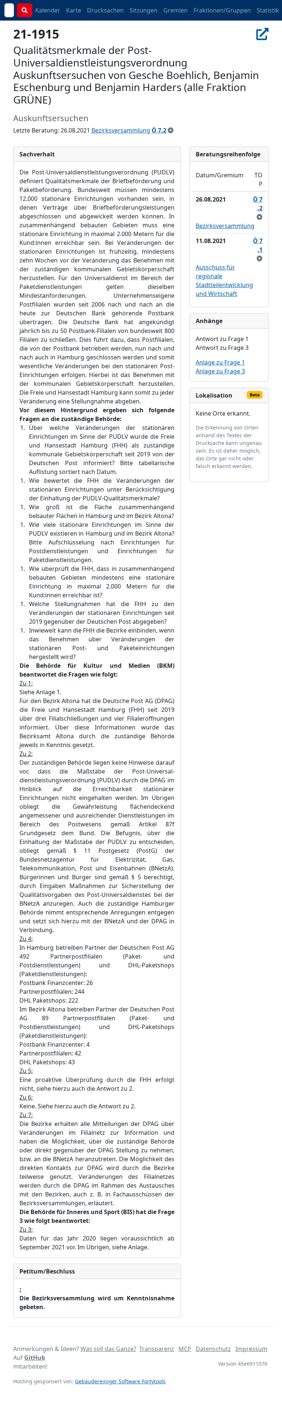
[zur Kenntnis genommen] (171, 130)
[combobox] (9, 10)
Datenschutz (213, 1349)
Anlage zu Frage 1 (220, 362)
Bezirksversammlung (120, 130)
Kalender (47, 10)
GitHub (34, 1358)
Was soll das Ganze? (108, 1349)
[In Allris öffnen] (262, 33)
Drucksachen (105, 10)
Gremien (175, 10)
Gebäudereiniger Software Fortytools (120, 1381)
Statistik (268, 10)
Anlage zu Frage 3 (220, 371)
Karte (73, 10)
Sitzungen (144, 10)
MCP (184, 1349)
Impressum (251, 1349)
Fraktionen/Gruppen (222, 10)
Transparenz (156, 1349)
